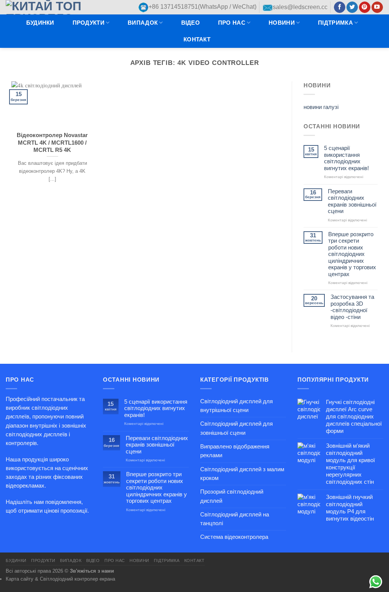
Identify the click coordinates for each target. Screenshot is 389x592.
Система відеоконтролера (234, 537)
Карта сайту (19, 579)
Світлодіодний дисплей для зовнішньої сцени (236, 428)
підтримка (335, 23)
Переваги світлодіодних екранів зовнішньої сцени (352, 201)
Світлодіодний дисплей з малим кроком (242, 473)
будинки (40, 23)
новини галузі (321, 107)
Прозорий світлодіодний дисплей (231, 496)
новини (282, 23)
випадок (143, 23)
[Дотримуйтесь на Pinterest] (364, 7)
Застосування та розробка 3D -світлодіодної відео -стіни (352, 307)
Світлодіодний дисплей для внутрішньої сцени (236, 405)
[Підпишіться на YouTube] (377, 7)
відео (190, 23)
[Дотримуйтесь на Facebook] (339, 7)
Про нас (231, 23)
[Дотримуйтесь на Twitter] (352, 7)
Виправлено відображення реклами (234, 451)
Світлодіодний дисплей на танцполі (234, 518)
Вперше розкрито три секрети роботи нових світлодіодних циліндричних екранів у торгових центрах (352, 254)
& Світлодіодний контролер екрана (75, 579)
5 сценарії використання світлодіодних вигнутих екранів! (346, 158)
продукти (88, 23)
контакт (196, 39)
